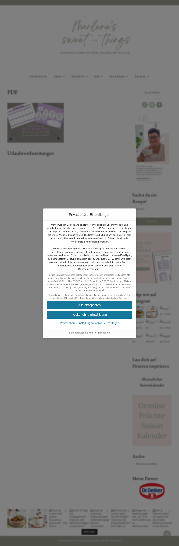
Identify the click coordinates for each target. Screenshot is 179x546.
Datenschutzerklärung (89, 269)
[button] (89, 315)
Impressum (104, 332)
